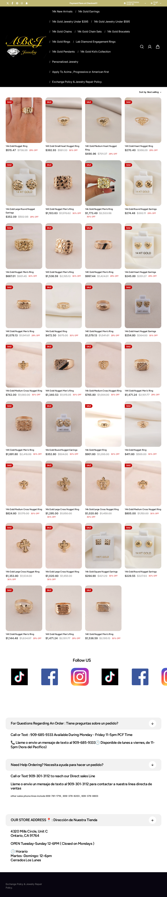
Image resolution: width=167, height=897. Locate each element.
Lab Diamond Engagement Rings (95, 41)
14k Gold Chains (62, 31)
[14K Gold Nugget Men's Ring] (64, 183)
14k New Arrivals (62, 11)
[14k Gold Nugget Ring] (24, 120)
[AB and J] (26, 46)
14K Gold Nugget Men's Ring (60, 209)
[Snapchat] (27, 3)
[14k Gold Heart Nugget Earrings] (143, 246)
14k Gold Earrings (88, 11)
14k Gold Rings (61, 41)
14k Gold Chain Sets (89, 31)
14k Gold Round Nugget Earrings (141, 209)
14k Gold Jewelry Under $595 (112, 21)
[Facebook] (12, 3)
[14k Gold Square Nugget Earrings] (103, 546)
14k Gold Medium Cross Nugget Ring (24, 390)
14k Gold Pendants (63, 51)
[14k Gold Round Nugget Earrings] (143, 183)
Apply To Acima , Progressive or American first (80, 71)
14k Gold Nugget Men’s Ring (99, 209)
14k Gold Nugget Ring (16, 146)
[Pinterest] (17, 3)
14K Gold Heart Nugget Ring (139, 146)
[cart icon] (157, 46)
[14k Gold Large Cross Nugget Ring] (64, 483)
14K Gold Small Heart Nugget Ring (62, 146)
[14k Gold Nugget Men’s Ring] (103, 183)
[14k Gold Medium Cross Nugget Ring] (24, 364)
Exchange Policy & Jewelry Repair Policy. (77, 81)
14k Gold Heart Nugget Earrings (140, 272)
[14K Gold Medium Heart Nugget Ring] (103, 120)
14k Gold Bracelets (118, 31)
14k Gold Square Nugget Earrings (101, 571)
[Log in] (149, 46)
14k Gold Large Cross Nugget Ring (62, 509)
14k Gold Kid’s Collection (95, 51)
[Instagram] (22, 3)
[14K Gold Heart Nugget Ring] (143, 120)
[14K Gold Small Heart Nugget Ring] (64, 120)
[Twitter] (8, 3)
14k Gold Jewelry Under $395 (70, 21)
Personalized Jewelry (65, 61)
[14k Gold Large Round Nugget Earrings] (24, 183)
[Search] (141, 46)
